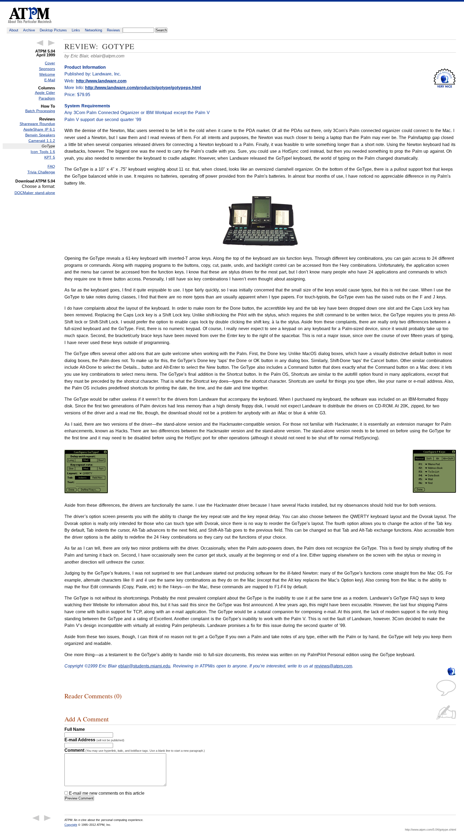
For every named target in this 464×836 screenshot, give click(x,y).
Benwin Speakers (40, 135)
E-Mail (49, 80)
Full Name (74, 729)
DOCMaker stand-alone (35, 193)
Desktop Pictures (53, 30)
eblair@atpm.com (107, 56)
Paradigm (47, 98)
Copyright (70, 824)
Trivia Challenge (41, 172)
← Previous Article (39, 43)
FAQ (51, 166)
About (13, 30)
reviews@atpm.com (333, 666)
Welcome (47, 74)
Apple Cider (45, 92)
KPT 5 (49, 157)
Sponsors (47, 69)
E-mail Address (94, 740)
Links (76, 30)
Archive (29, 30)
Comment (134, 750)
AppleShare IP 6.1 (39, 129)
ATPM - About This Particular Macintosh (29, 15)
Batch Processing (40, 111)
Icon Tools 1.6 (43, 151)
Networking (93, 30)
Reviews (113, 30)
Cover (50, 63)
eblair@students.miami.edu (144, 666)
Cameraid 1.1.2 (41, 140)
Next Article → (51, 43)
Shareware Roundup (37, 124)
